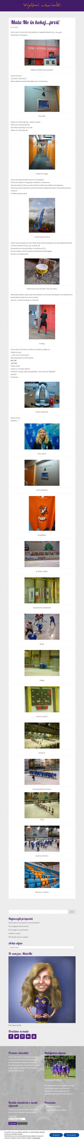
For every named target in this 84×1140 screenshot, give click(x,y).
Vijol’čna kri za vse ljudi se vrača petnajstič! (24, 923)
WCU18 (13, 360)
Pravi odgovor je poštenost (18, 930)
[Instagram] (22, 1036)
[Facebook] (10, 1036)
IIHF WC (14, 363)
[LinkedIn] (28, 1036)
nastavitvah (36, 1138)
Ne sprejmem (71, 1135)
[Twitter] (16, 1036)
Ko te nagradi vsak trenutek (18, 926)
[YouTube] (34, 1036)
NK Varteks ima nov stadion (18, 937)
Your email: (12, 1116)
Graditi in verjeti (14, 933)
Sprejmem (56, 1135)
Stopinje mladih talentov (53, 1080)
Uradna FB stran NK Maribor (56, 1110)
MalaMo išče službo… (54, 1106)
